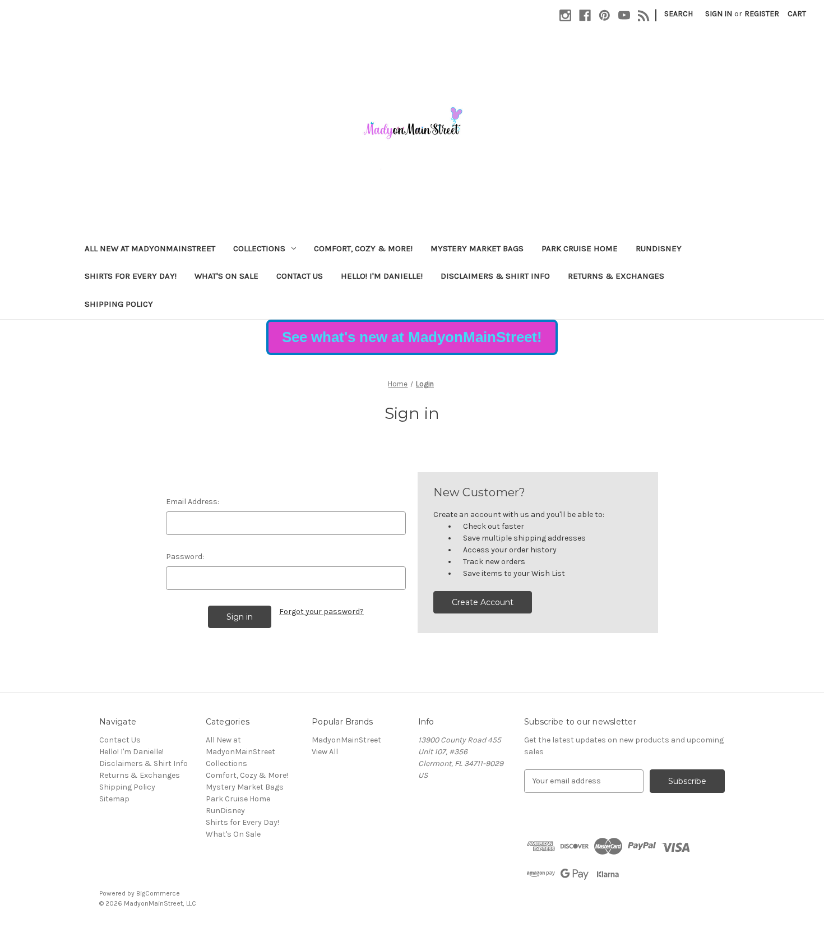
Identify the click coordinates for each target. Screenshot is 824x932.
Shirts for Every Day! (131, 276)
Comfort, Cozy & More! (363, 248)
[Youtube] (624, 15)
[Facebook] (585, 15)
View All (325, 751)
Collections (259, 248)
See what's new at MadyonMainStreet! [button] (412, 337)
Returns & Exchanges (616, 276)
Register (761, 14)
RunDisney (659, 248)
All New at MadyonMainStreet (150, 248)
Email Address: (192, 501)
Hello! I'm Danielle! (382, 276)
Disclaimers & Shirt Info (495, 276)
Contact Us (299, 276)
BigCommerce (158, 893)
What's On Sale (226, 276)
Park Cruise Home (579, 248)
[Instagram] (565, 15)
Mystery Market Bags (477, 248)
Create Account (482, 602)
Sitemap (114, 799)
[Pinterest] (604, 15)
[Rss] (644, 15)
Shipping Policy (119, 304)
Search (678, 14)
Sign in (718, 14)
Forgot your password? (321, 611)
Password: (185, 556)
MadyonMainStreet (346, 740)
